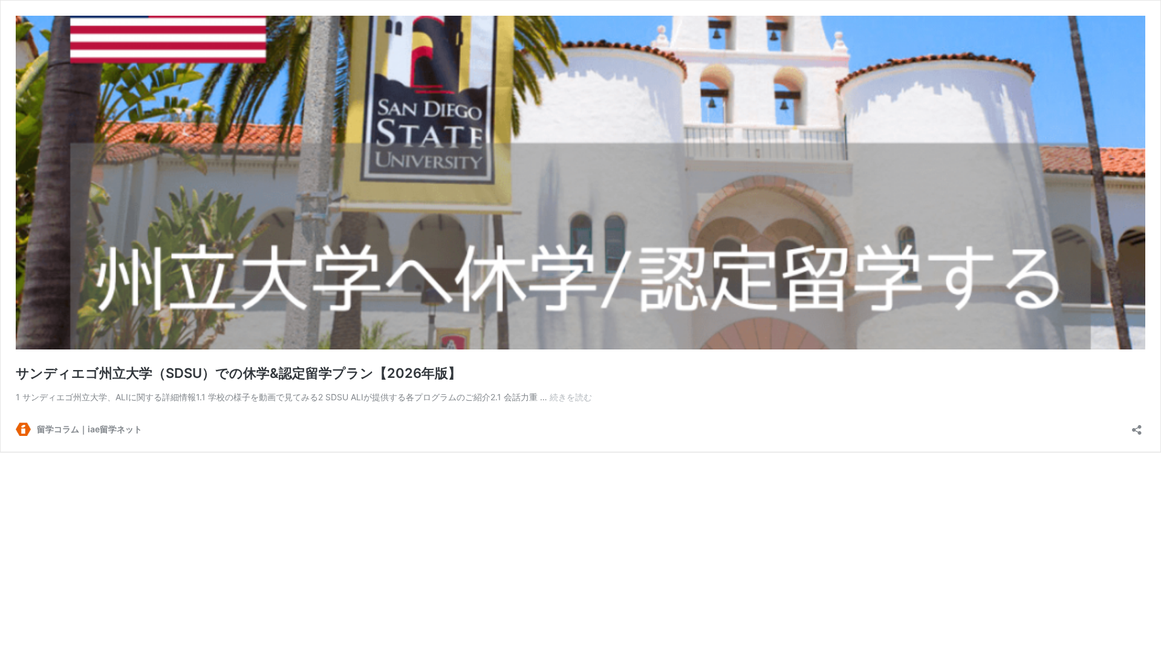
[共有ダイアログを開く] (1136, 426)
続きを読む (571, 397)
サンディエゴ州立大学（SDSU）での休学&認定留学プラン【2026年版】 (238, 373)
